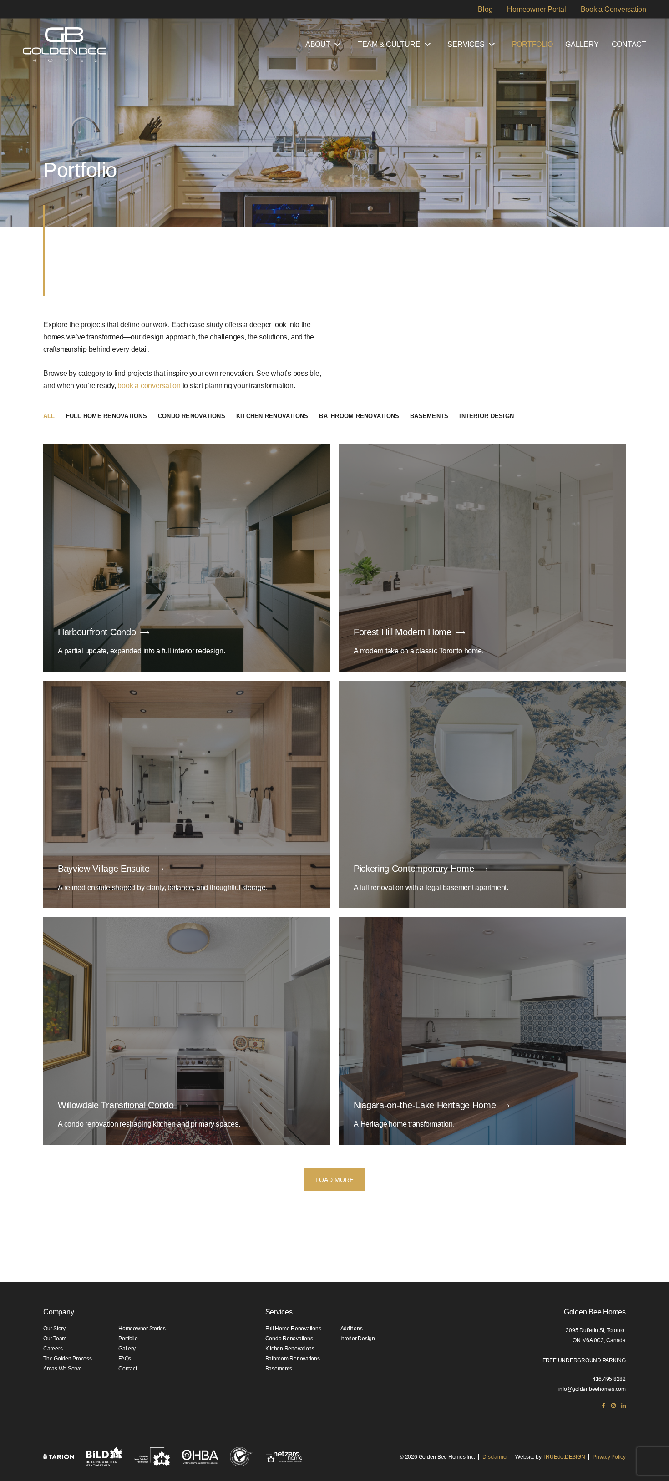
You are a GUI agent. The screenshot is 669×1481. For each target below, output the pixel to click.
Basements (429, 416)
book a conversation (148, 385)
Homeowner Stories (142, 1328)
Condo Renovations (191, 416)
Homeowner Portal (536, 9)
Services (465, 44)
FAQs (124, 1358)
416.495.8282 (609, 1379)
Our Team (54, 1338)
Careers (52, 1348)
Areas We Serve (62, 1368)
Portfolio (532, 44)
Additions (351, 1328)
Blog (485, 9)
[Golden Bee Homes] (64, 44)
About (317, 44)
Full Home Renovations (106, 416)
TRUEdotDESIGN (563, 1457)
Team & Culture (389, 44)
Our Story (54, 1328)
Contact (629, 44)
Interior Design (486, 416)
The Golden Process (67, 1358)
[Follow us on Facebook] (603, 1405)
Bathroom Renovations (359, 416)
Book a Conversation (613, 9)
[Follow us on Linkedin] (623, 1405)
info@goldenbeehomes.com (592, 1389)
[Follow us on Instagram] (613, 1405)
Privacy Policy (609, 1457)
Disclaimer (495, 1457)
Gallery (581, 44)
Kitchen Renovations (272, 416)
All (49, 416)
